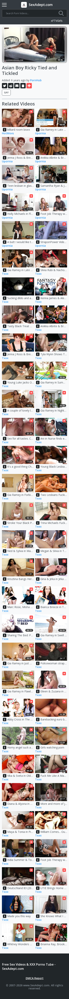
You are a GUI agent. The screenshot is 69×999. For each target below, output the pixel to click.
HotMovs (8, 133)
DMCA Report (35, 978)
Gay (6, 92)
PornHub (36, 80)
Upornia (40, 133)
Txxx (5, 273)
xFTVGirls (56, 20)
